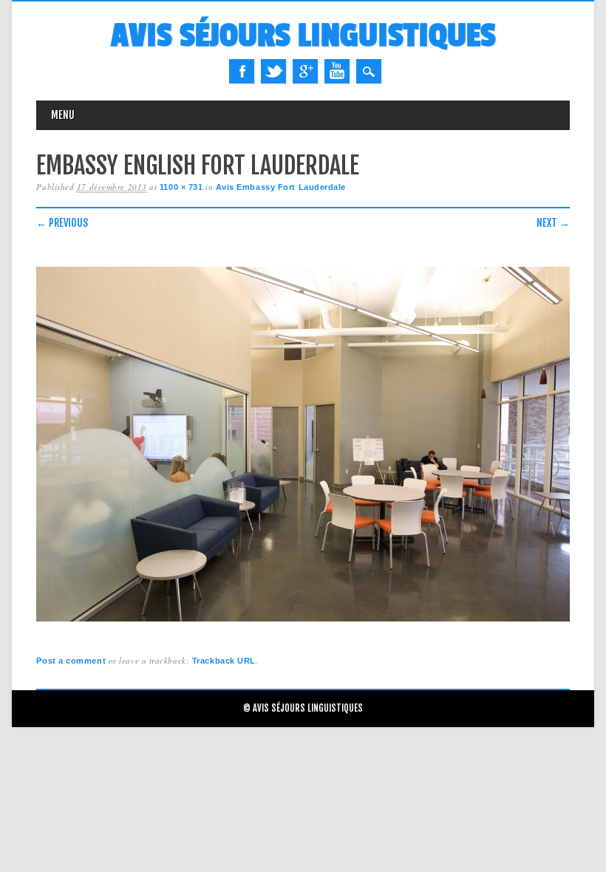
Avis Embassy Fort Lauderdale (281, 187)
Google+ (305, 71)
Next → (553, 223)
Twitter (273, 71)
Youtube (337, 71)
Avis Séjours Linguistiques (303, 35)
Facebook (241, 71)
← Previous (62, 223)
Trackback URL (224, 660)
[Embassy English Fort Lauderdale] (302, 621)
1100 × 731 (181, 187)
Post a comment (71, 660)
